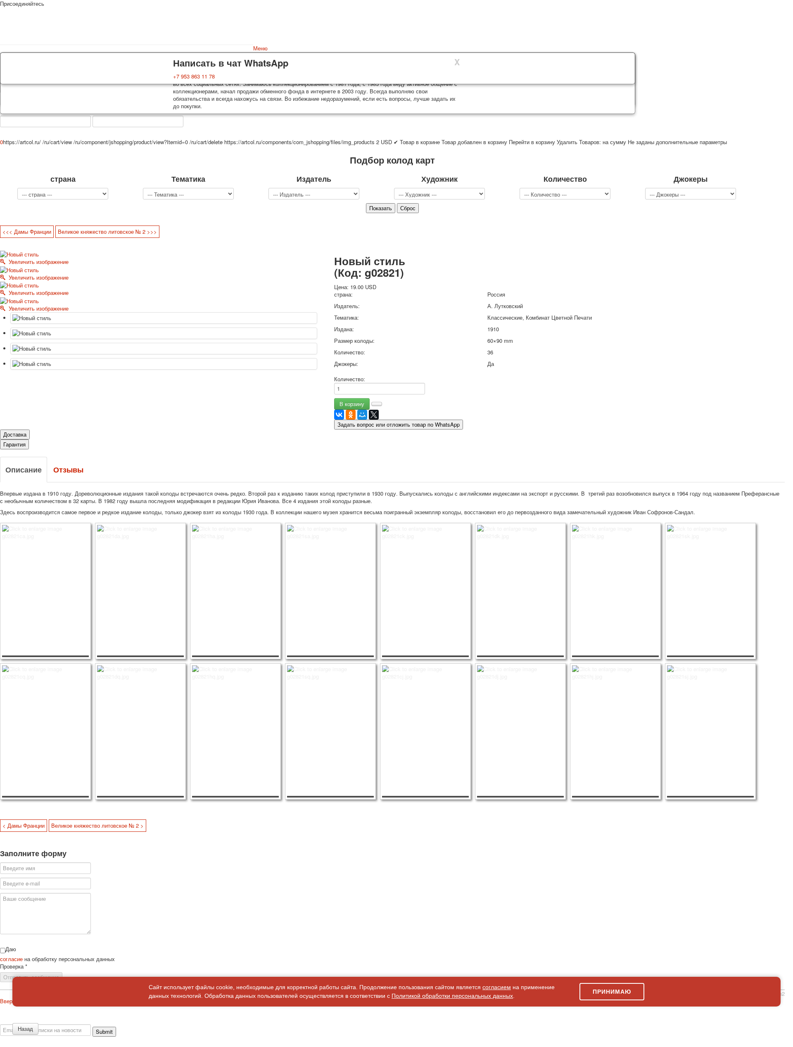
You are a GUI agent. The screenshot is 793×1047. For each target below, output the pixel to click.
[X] (374, 415)
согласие (12, 959)
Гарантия (14, 444)
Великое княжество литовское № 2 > (97, 825)
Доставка (14, 434)
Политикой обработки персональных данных (452, 995)
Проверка (13, 966)
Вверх (7, 1001)
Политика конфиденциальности (67, 1020)
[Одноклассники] (351, 415)
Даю (10, 949)
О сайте (16, 1020)
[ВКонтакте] (339, 415)
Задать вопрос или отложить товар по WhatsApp (398, 424)
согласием (496, 987)
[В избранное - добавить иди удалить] (376, 404)
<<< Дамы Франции (26, 231)
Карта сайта (681, 1020)
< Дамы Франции (23, 825)
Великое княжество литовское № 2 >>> (107, 231)
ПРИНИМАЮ (612, 991)
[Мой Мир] (362, 415)
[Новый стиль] (163, 318)
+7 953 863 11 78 (194, 76)
